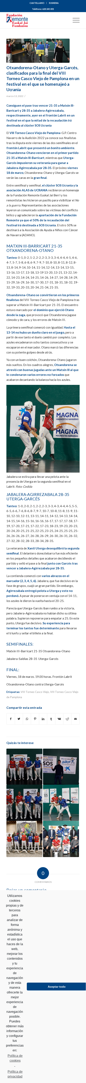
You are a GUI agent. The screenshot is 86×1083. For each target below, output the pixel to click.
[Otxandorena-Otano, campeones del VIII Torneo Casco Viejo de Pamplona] (61, 839)
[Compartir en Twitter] (19, 718)
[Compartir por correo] (75, 718)
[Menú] (74, 20)
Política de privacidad (15, 1074)
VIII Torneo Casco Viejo (35, 691)
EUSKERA (54, 3)
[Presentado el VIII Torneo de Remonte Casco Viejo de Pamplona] (24, 839)
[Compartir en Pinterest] (35, 718)
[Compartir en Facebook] (11, 718)
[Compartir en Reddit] (67, 718)
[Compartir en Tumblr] (51, 718)
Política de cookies (15, 1058)
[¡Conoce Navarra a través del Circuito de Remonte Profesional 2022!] (61, 803)
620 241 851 (48, 9)
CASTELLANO (37, 3)
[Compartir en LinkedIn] (43, 718)
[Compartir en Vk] (59, 718)
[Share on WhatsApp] (27, 718)
